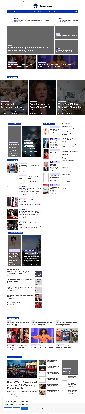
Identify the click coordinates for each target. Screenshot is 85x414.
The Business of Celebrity (12, 250)
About (11, 1)
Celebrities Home (4, 101)
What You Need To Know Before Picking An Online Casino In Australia (58, 20)
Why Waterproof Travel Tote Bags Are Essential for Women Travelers (29, 166)
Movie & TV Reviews (48, 11)
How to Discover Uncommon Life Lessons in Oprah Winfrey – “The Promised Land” (57, 65)
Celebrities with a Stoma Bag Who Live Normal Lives (54, 131)
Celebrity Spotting (38, 11)
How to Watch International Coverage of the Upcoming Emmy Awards (22, 385)
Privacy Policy (21, 1)
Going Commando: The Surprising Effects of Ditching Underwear (30, 189)
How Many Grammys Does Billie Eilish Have (53, 391)
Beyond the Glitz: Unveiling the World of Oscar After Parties (53, 379)
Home (8, 1)
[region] (16, 404)
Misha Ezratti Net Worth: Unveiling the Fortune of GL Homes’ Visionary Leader (20, 272)
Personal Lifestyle (57, 11)
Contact (15, 1)
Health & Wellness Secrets (54, 127)
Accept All (24, 408)
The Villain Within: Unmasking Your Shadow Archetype (72, 385)
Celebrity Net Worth (28, 11)
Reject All (16, 408)
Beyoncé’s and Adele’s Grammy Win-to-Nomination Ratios (52, 361)
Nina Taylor (4, 113)
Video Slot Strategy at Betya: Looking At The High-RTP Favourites (66, 36)
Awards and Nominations (17, 11)
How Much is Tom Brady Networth (16, 303)
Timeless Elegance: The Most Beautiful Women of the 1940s (72, 377)
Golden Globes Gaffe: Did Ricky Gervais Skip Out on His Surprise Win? (53, 373)
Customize (8, 408)
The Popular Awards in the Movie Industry (53, 367)
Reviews (41, 18)
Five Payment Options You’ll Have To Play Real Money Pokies (28, 49)
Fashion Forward (23, 163)
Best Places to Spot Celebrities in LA (67, 370)
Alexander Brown (63, 113)
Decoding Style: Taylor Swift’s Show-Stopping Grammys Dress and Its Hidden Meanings (30, 213)
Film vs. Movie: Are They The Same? (72, 391)
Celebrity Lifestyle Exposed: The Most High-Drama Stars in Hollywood (20, 66)
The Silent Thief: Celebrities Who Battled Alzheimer (54, 154)
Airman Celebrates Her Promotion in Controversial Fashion (28, 177)
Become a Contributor (29, 1)
